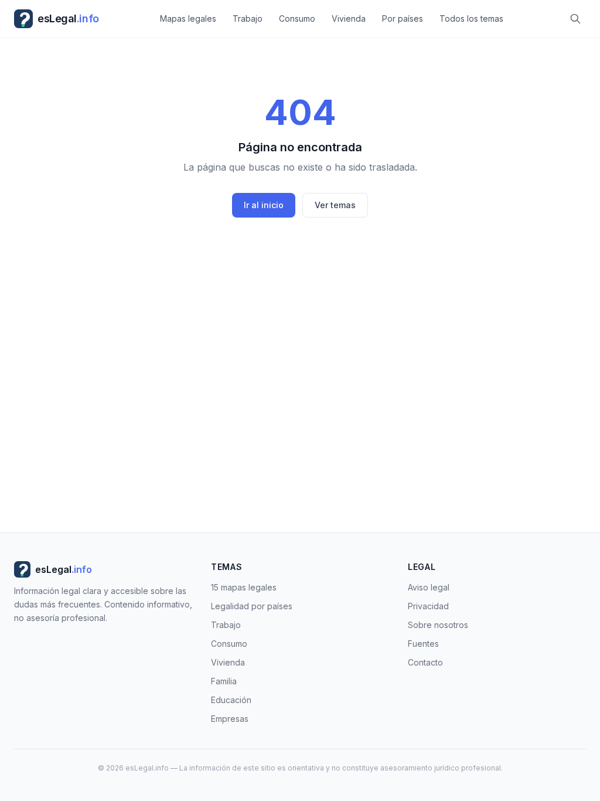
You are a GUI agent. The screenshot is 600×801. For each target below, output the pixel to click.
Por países (402, 18)
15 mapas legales (244, 587)
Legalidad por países (251, 606)
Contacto (425, 662)
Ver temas (335, 205)
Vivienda (349, 18)
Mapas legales (188, 18)
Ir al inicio (264, 205)
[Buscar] (575, 18)
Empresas (229, 719)
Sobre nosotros (438, 625)
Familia (224, 681)
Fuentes (423, 644)
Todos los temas (471, 18)
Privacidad (428, 606)
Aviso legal (428, 587)
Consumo (297, 18)
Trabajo (247, 18)
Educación (231, 700)
